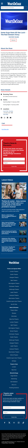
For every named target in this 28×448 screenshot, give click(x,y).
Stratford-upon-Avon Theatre (14, 301)
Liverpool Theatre (14, 295)
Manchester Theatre (14, 298)
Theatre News (14, 310)
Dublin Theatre (14, 274)
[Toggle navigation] (1, 3)
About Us (14, 384)
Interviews (14, 316)
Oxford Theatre (14, 355)
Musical (13, 40)
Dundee (17, 37)
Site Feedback (14, 381)
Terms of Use (11, 443)
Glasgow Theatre (14, 277)
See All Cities (14, 304)
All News (14, 361)
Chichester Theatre (14, 286)
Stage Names (14, 375)
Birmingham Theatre (14, 283)
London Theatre (14, 271)
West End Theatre (14, 319)
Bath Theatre (14, 280)
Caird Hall (5, 111)
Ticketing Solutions (14, 387)
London (14, 367)
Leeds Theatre (14, 292)
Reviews (14, 313)
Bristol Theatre (14, 331)
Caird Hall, (11, 37)
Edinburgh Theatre (14, 289)
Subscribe (14, 166)
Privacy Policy (5, 443)
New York (14, 370)
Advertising (14, 378)
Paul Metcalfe (5, 129)
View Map (5, 114)
